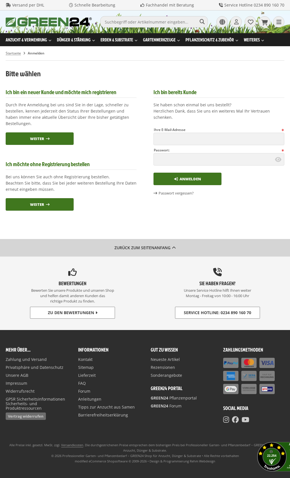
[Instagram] (226, 419)
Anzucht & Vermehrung (26, 40)
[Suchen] (202, 21)
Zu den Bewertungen (71, 312)
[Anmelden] (236, 22)
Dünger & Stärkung (74, 40)
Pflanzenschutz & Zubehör (209, 40)
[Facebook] (235, 419)
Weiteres (252, 40)
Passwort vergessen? (176, 193)
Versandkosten (72, 445)
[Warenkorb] (264, 22)
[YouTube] (245, 419)
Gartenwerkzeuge (159, 40)
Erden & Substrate (117, 40)
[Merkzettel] (250, 22)
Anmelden (187, 179)
